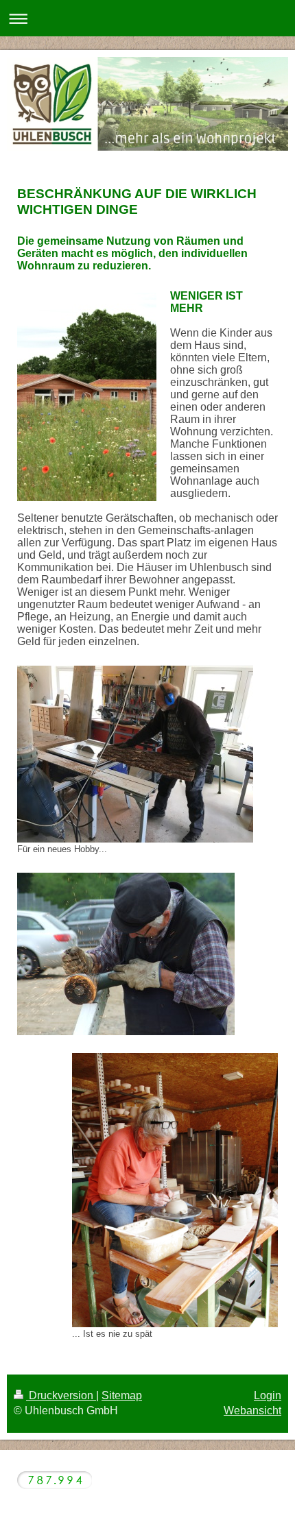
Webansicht (252, 1410)
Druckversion (61, 1395)
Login (267, 1395)
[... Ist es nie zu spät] (175, 1190)
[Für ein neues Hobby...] (135, 754)
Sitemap (122, 1395)
